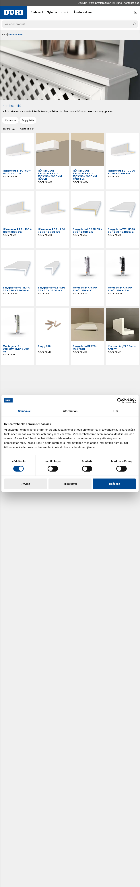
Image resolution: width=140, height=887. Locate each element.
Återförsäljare (83, 12)
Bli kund (117, 2)
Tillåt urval (70, 483)
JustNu (65, 12)
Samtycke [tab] (24, 411)
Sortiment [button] (37, 12)
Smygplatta (28, 120)
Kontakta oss (131, 2)
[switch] (53, 469)
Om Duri (82, 2)
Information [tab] (70, 411)
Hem (4, 34)
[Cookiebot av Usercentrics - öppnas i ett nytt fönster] (120, 400)
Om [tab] (115, 411)
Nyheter (52, 12)
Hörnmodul (10, 120)
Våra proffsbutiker (100, 2)
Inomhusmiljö (15, 34)
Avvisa (26, 483)
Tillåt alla (114, 483)
